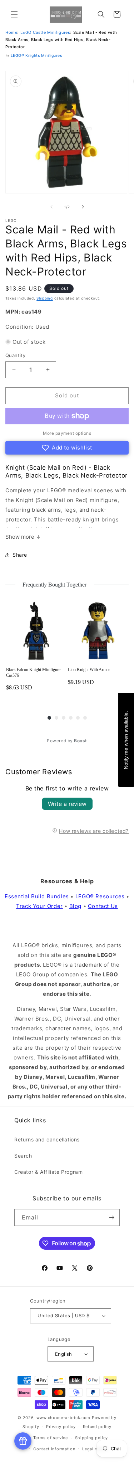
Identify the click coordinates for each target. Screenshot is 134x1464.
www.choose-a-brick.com (63, 1417)
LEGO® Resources (100, 896)
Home (11, 32)
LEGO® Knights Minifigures (36, 55)
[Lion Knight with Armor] (98, 631)
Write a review (67, 803)
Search (23, 1156)
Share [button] (20, 555)
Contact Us (103, 906)
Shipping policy (91, 1437)
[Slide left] (51, 207)
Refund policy (97, 1426)
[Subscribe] (111, 1217)
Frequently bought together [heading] (55, 585)
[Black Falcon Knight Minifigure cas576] (36, 631)
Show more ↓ (23, 536)
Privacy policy (61, 1426)
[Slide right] (83, 207)
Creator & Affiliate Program (48, 1172)
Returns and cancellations (47, 1139)
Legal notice (95, 1448)
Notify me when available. (126, 740)
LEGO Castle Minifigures (45, 32)
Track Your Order (39, 906)
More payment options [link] (67, 433)
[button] (14, 14)
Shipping (44, 298)
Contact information (54, 1448)
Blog (75, 906)
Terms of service (50, 1437)
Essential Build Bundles (37, 896)
